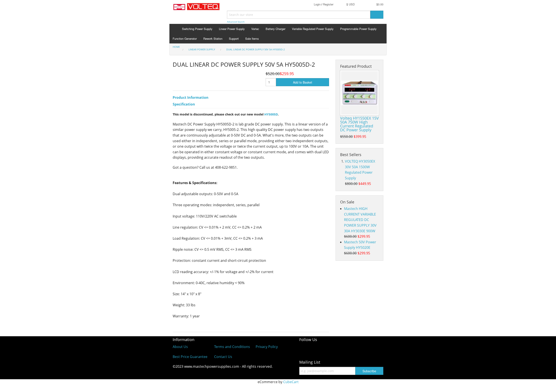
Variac (255, 29)
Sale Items (252, 38)
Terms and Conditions (232, 346)
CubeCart (291, 381)
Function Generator (185, 38)
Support (234, 38)
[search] (376, 15)
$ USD (350, 4)
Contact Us (223, 356)
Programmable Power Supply (358, 29)
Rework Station (212, 38)
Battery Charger (275, 29)
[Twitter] (338, 349)
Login (317, 4)
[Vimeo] (355, 349)
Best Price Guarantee (190, 356)
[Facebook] (304, 349)
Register (328, 4)
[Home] (174, 29)
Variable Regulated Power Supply (313, 29)
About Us (180, 346)
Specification (184, 104)
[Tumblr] (372, 349)
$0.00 (379, 4)
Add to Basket (302, 82)
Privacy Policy (267, 346)
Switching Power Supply (197, 29)
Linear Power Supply (232, 29)
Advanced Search (236, 21)
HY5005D (271, 114)
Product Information (190, 97)
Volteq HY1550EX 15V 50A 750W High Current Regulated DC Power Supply (359, 123)
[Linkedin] (321, 349)
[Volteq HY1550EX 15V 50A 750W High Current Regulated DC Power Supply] (359, 92)
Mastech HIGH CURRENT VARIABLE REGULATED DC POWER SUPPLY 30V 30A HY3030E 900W (360, 219)
